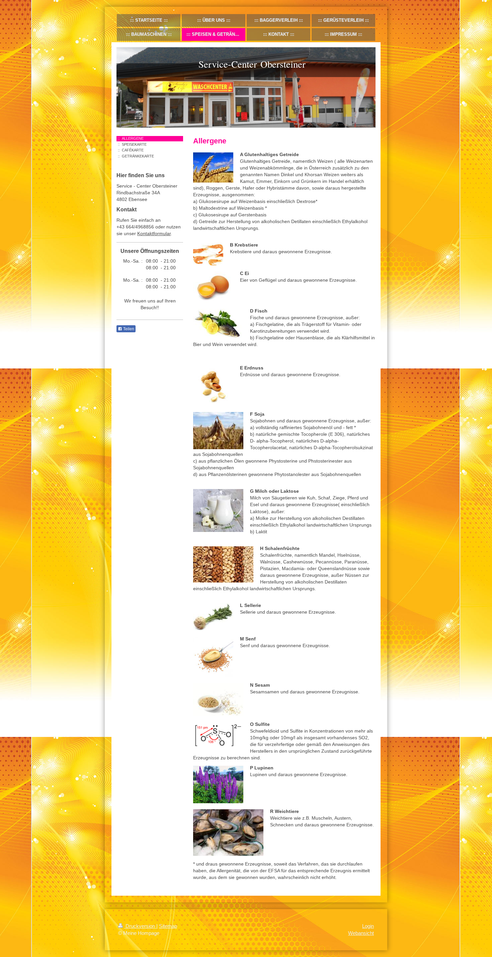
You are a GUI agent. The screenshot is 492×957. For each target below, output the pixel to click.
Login (368, 926)
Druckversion (140, 926)
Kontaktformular (154, 233)
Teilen (128, 329)
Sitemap (168, 926)
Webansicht (361, 933)
